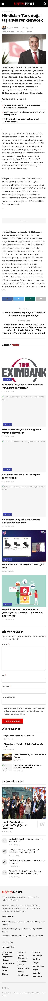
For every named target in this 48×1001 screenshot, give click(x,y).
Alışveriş (5, 960)
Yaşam (36, 969)
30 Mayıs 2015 (27, 28)
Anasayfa (5, 11)
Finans (20, 965)
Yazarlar (36, 973)
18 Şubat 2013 (9, 749)
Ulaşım (36, 962)
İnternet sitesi (8, 697)
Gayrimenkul (23, 968)
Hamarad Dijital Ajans (28, 993)
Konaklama (22, 975)
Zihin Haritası (7, 942)
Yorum (6, 644)
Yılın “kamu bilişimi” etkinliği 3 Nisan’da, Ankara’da (27, 766)
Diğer (12, 11)
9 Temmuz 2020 (8, 391)
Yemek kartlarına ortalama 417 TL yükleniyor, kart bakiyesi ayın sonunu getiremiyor (22, 612)
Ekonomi (7, 379)
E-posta (6, 686)
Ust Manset (38, 966)
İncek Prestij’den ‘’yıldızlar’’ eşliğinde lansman (14, 825)
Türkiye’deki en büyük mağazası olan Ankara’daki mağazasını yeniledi (24, 851)
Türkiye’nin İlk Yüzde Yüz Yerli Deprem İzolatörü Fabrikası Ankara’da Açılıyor (25, 872)
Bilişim (5, 967)
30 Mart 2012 (19, 771)
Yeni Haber (38, 976)
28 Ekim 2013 (9, 739)
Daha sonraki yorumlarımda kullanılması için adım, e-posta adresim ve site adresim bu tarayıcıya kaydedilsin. (24, 711)
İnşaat (20, 972)
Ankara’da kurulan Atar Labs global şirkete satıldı (22, 936)
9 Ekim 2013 (18, 760)
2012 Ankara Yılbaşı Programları (7, 954)
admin (15, 28)
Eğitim (5, 974)
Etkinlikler (22, 961)
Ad (4, 675)
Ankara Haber (8, 963)
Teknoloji (37, 956)
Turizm (36, 959)
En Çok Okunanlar (22, 957)
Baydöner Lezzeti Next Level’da (19, 736)
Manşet (36, 952)
